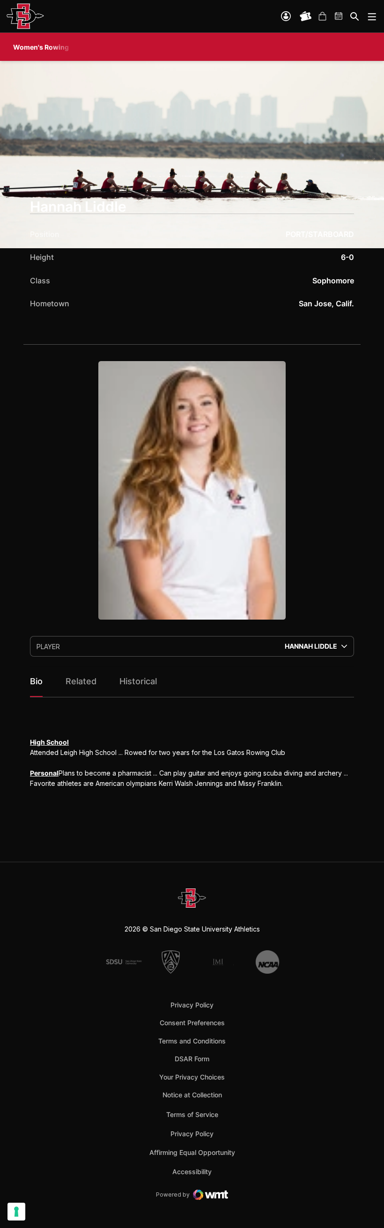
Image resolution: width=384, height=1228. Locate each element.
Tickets (305, 16)
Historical (138, 681)
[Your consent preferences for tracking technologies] (16, 1212)
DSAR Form (192, 1059)
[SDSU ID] (285, 16)
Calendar (339, 16)
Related (81, 681)
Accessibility (192, 1171)
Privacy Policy (192, 1005)
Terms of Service (192, 1114)
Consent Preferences (192, 1023)
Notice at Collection (192, 1095)
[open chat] (365, 1207)
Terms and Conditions (192, 1041)
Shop (322, 16)
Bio (36, 681)
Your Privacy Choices (192, 1077)
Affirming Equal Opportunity (192, 1152)
